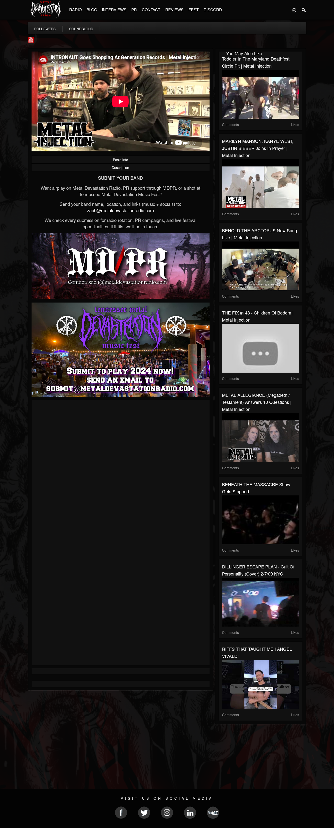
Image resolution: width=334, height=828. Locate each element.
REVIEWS (174, 9)
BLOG (92, 9)
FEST (194, 9)
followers (45, 28)
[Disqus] (120, 469)
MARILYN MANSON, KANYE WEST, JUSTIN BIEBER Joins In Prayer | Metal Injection (257, 148)
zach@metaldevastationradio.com (120, 210)
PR (134, 9)
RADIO (75, 9)
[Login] (294, 10)
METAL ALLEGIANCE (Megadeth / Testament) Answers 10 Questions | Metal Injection (256, 402)
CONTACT (151, 9)
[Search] (303, 10)
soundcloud (81, 28)
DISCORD (213, 9)
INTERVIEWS (114, 9)
